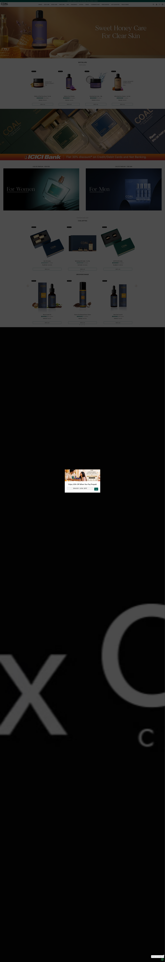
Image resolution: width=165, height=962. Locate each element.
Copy (96, 489)
